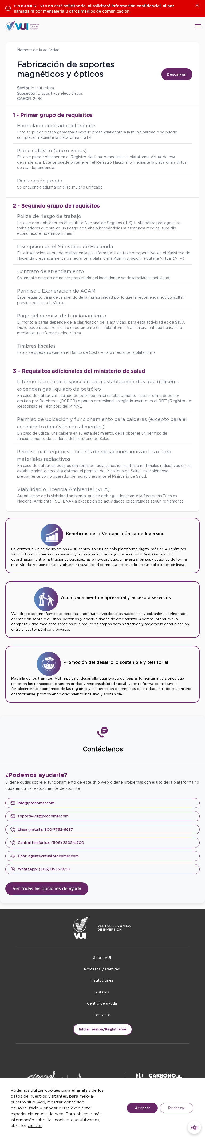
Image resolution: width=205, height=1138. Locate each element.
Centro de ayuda (102, 1003)
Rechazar (176, 1108)
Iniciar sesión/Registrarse (102, 1029)
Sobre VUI (102, 958)
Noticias (102, 992)
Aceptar (142, 1108)
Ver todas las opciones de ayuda (47, 888)
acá (66, 132)
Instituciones (102, 980)
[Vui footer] (102, 928)
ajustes (35, 1125)
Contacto (102, 1015)
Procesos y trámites (102, 969)
